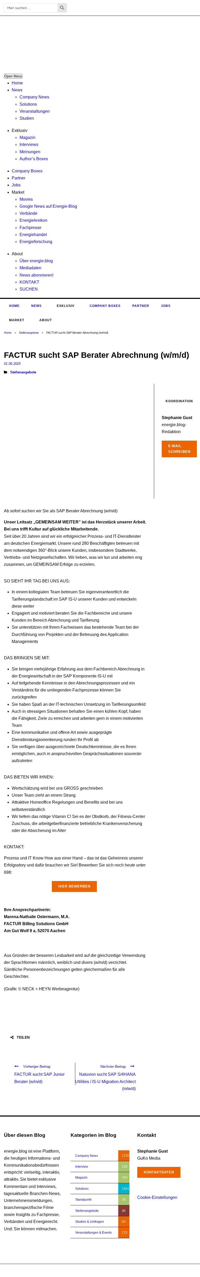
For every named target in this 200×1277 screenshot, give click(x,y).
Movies (26, 199)
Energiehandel (33, 234)
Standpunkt (83, 1199)
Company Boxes (27, 171)
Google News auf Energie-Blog (48, 206)
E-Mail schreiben (179, 449)
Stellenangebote (29, 332)
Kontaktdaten (159, 1172)
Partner (18, 178)
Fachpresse (30, 227)
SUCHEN (29, 289)
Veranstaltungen (35, 111)
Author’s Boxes (34, 159)
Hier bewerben (74, 886)
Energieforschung (36, 241)
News (17, 90)
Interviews (29, 144)
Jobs (16, 185)
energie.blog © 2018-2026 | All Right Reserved (37, 1270)
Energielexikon (33, 220)
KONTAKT (29, 282)
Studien (27, 118)
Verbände (29, 213)
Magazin (27, 137)
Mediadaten (30, 268)
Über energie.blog (36, 261)
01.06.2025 (12, 364)
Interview (81, 1166)
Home (17, 83)
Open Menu (13, 76)
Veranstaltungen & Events (93, 1232)
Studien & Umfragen (89, 1222)
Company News (34, 97)
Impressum (168, 1270)
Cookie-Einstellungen (157, 1197)
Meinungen (30, 152)
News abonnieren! (36, 275)
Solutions (28, 104)
